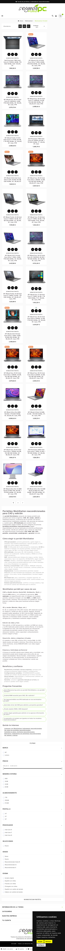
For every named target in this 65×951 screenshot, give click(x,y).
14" (6, 813)
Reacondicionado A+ (11, 864)
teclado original (9, 878)
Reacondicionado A (10, 867)
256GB (7, 800)
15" (6, 816)
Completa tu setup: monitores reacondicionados (19, 732)
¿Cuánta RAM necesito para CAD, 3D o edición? (19, 695)
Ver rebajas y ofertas (11, 735)
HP (6, 752)
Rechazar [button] (48, 941)
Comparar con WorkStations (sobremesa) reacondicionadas (23, 728)
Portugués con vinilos (11, 886)
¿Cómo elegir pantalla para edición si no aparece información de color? (24, 713)
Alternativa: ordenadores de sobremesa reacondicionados (22, 733)
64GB (6, 787)
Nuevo (7, 845)
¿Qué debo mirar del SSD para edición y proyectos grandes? (23, 705)
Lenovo (7, 755)
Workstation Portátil (32, 899)
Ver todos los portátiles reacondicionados (17, 730)
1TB (6, 797)
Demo (6, 856)
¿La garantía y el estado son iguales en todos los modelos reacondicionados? (23, 719)
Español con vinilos (10, 881)
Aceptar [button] (40, 941)
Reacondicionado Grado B (12, 862)
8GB (6, 778)
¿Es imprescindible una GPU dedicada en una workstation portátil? (22, 700)
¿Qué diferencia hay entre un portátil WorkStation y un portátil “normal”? (24, 690)
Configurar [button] (41, 945)
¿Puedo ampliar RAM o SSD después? (16, 709)
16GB (6, 781)
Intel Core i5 (8, 829)
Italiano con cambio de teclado (14, 892)
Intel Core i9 (8, 835)
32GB (6, 784)
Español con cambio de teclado (14, 889)
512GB (7, 803)
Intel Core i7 (8, 832)
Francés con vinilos (10, 883)
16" (6, 819)
